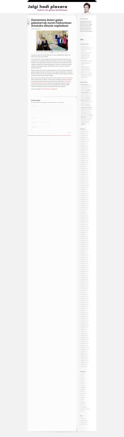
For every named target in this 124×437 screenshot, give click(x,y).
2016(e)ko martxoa (85, 203)
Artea (82, 376)
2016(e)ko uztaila (84, 195)
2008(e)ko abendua (85, 349)
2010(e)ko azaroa (84, 306)
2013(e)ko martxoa (85, 265)
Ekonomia (83, 379)
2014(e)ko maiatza (85, 240)
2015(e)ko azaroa (84, 209)
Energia (82, 381)
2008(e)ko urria (84, 351)
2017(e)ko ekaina (84, 174)
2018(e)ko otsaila (84, 160)
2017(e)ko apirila (84, 178)
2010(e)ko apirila (84, 318)
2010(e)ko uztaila (84, 312)
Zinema (82, 411)
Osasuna (83, 405)
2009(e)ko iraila (84, 331)
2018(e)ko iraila (84, 152)
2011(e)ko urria (84, 290)
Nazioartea (83, 403)
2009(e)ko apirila (84, 341)
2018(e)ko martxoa (85, 158)
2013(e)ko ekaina (84, 259)
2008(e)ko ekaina (84, 355)
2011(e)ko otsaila (84, 302)
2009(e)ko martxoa (85, 343)
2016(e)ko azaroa (84, 187)
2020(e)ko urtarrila (85, 141)
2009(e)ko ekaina (84, 337)
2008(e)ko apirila (84, 358)
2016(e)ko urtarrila (85, 207)
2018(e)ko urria (84, 150)
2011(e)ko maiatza (85, 296)
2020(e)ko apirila (84, 137)
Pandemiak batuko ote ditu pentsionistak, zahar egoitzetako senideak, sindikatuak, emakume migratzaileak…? (86, 55)
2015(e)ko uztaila (84, 215)
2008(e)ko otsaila (84, 362)
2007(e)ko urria (84, 364)
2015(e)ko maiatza (85, 218)
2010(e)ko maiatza (85, 316)
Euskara (82, 383)
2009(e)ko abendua (85, 325)
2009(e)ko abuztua (85, 333)
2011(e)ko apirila (84, 298)
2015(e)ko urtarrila (85, 226)
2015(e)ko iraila (84, 213)
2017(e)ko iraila (84, 168)
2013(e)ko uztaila (84, 257)
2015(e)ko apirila (84, 220)
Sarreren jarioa (84, 420)
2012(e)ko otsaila (84, 283)
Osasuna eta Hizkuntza (67, 78)
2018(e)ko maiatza (85, 156)
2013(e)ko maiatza (85, 261)
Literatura (83, 397)
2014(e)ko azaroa (84, 230)
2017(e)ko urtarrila (85, 183)
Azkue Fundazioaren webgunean (49, 89)
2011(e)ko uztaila (84, 294)
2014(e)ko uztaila (84, 236)
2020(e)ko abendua (85, 131)
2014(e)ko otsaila (84, 246)
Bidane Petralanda (42, 83)
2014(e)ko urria (84, 232)
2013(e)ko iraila (84, 253)
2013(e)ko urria (84, 252)
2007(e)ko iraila (84, 366)
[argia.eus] (28, 0)
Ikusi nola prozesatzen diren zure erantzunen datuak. (60, 135)
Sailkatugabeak (84, 407)
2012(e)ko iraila (84, 275)
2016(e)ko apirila (84, 201)
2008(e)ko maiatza (85, 357)
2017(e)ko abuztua (85, 170)
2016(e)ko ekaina (84, 197)
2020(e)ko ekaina (84, 135)
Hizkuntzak (38, 28)
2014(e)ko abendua (85, 228)
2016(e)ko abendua (85, 185)
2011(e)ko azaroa (84, 288)
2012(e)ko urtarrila (85, 285)
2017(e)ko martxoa (85, 180)
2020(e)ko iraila (84, 133)
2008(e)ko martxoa (85, 360)
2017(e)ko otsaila (84, 182)
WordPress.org (84, 424)
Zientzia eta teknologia (85, 409)
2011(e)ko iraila (84, 292)
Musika (82, 399)
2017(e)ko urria (84, 166)
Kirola (82, 395)
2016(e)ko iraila (84, 191)
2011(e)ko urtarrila (85, 304)
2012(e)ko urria (84, 273)
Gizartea (83, 385)
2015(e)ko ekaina (84, 217)
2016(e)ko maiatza (85, 199)
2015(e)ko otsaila (84, 224)
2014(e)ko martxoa (85, 244)
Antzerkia (83, 374)
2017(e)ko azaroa (84, 164)
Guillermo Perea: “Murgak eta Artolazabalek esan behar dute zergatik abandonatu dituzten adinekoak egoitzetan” (87, 119)
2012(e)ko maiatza (85, 279)
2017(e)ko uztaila (84, 172)
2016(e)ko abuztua (85, 193)
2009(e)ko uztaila (84, 335)
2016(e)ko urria (84, 189)
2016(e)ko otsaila (84, 205)
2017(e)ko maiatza (85, 176)
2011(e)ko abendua (85, 287)
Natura (82, 401)
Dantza (82, 377)
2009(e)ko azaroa (84, 327)
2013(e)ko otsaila (84, 267)
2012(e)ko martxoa (85, 281)
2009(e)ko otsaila (84, 345)
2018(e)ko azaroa (84, 148)
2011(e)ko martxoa (85, 300)
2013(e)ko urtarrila (85, 269)
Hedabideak (83, 387)
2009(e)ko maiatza (85, 339)
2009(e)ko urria (84, 329)
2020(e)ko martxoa (85, 139)
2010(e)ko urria (84, 308)
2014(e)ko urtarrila (85, 248)
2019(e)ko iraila (84, 145)
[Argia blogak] (95, 0)
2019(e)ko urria (84, 143)
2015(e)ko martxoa (85, 222)
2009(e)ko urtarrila (85, 347)
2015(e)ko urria (84, 211)
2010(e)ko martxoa (85, 320)
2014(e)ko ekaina (84, 238)
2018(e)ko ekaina (84, 154)
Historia (82, 391)
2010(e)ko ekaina (84, 314)
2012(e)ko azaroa (84, 271)
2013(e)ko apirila (84, 263)
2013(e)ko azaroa (84, 250)
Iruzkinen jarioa (84, 422)
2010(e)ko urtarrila (85, 323)
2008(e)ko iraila (84, 353)
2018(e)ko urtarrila (85, 162)
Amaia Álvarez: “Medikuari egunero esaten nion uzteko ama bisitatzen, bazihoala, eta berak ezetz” (86, 87)
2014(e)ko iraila (84, 234)
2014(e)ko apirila (84, 242)
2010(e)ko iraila (84, 310)
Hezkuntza (83, 389)
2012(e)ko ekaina (84, 277)
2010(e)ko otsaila (84, 322)
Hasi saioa (83, 418)
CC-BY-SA (68, 432)
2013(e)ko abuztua (85, 255)
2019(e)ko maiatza (85, 147)
